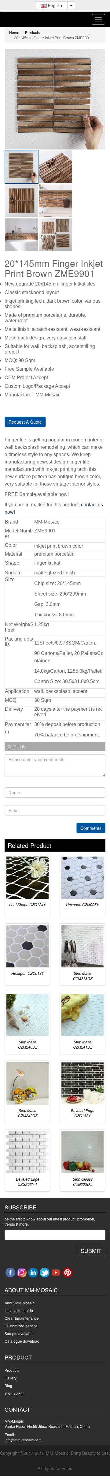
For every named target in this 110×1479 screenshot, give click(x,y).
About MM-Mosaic (20, 1302)
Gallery (10, 1377)
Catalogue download (22, 1341)
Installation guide (19, 1310)
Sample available (19, 1333)
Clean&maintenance (22, 1318)
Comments (90, 828)
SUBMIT (91, 1250)
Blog (8, 1385)
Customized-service (21, 1325)
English (54, 5)
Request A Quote (25, 422)
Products (32, 32)
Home (14, 32)
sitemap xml (14, 1393)
